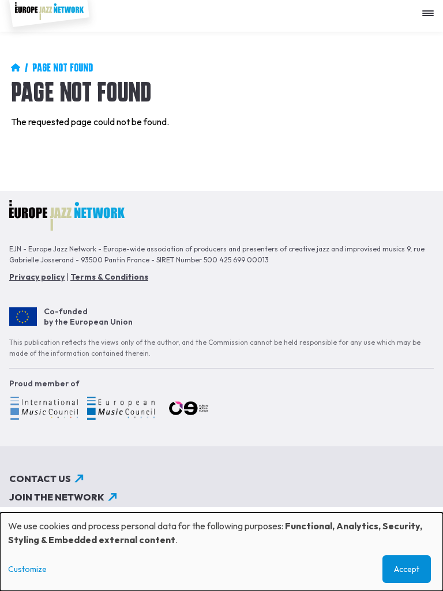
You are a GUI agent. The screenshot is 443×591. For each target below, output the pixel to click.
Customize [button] (27, 569)
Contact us (40, 478)
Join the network (56, 497)
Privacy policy (37, 277)
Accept (406, 569)
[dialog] (221, 552)
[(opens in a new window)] (43, 410)
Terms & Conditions (109, 277)
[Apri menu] (431, 9)
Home (15, 67)
